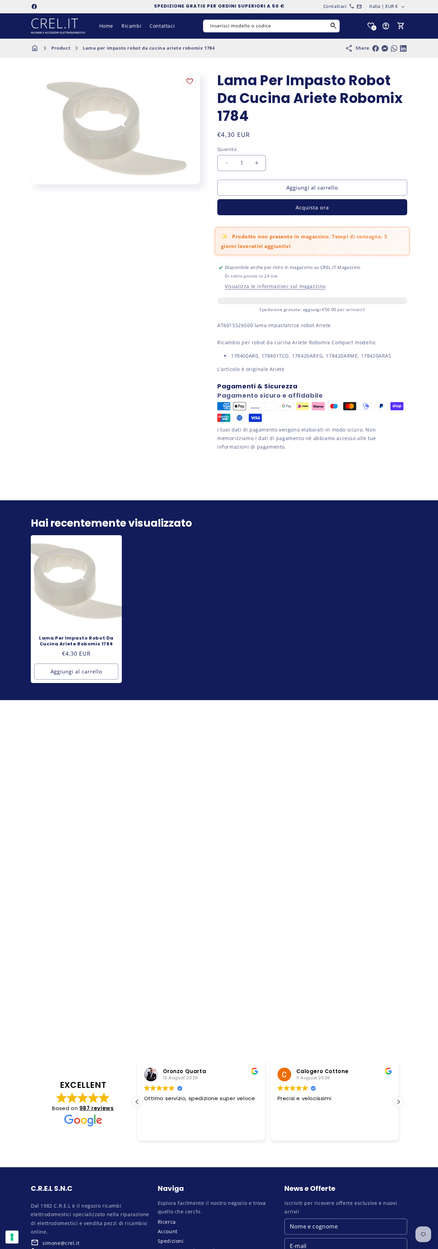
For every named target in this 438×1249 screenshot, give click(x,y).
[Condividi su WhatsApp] (394, 48)
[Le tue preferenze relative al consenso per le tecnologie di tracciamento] (11, 1237)
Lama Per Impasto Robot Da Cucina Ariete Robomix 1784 (76, 641)
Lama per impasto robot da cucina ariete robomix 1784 (149, 48)
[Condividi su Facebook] (375, 48)
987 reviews (96, 1108)
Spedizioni (171, 1241)
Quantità (226, 149)
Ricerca (167, 1222)
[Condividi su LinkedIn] (403, 48)
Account (168, 1231)
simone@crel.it (60, 1243)
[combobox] (271, 26)
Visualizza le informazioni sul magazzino (275, 286)
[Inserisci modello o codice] (333, 26)
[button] (401, 26)
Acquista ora (312, 207)
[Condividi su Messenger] (385, 48)
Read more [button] (335, 1131)
